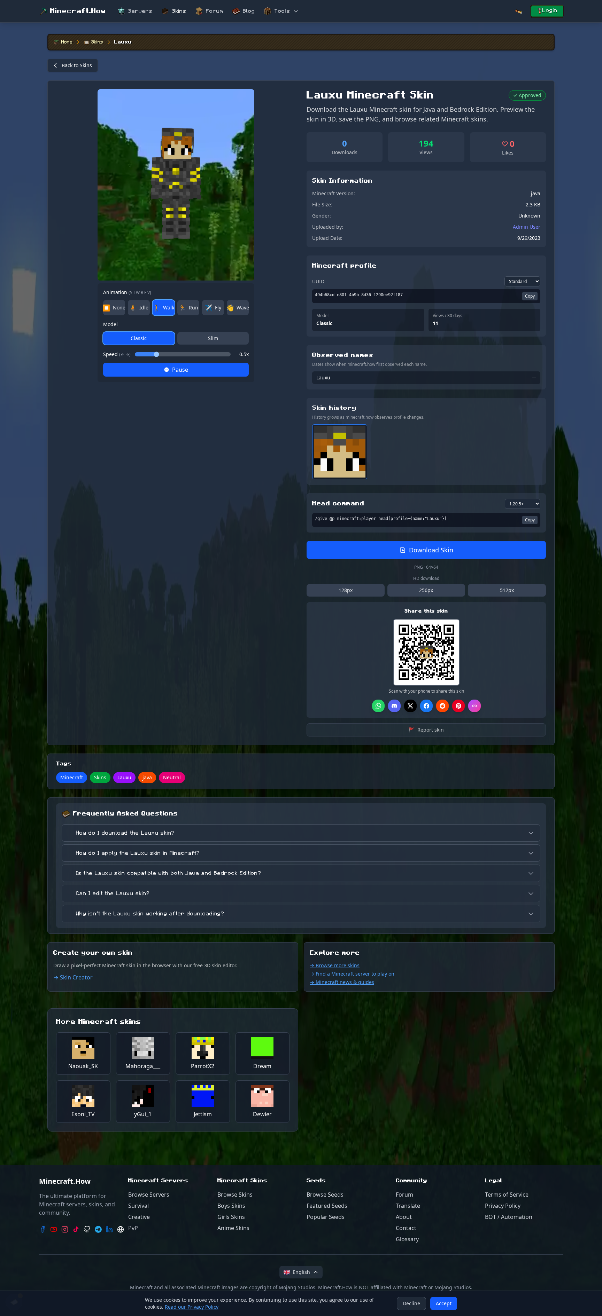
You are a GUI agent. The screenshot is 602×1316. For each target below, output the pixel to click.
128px (346, 590)
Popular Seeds (326, 1217)
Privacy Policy (502, 1205)
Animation (127, 292)
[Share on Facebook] (426, 706)
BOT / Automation (508, 1217)
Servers (140, 11)
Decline (411, 1303)
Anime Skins (233, 1228)
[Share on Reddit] (442, 706)
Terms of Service (506, 1194)
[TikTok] (75, 1229)
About (404, 1217)
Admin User (526, 226)
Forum (214, 11)
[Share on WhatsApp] (378, 706)
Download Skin (431, 550)
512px (507, 590)
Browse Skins (235, 1194)
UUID (318, 281)
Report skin (426, 729)
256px (426, 590)
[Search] (519, 11)
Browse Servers (148, 1194)
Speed (117, 354)
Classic (139, 338)
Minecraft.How (78, 11)
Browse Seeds (325, 1194)
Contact (406, 1228)
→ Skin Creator (73, 977)
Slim (213, 338)
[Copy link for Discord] (394, 706)
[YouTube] (53, 1229)
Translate (408, 1205)
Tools (282, 11)
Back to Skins (77, 65)
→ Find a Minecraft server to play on (352, 973)
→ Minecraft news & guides (342, 982)
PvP (133, 1228)
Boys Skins (231, 1205)
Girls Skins (231, 1217)
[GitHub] (87, 1229)
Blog (249, 11)
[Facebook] (42, 1229)
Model (110, 324)
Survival (138, 1205)
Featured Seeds (327, 1205)
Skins (179, 11)
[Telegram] (98, 1229)
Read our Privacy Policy (191, 1306)
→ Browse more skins (335, 965)
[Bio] (120, 1229)
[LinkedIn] (109, 1229)
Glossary (407, 1239)
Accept (444, 1303)
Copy (530, 296)
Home (66, 42)
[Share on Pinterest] (458, 706)
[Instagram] (64, 1229)
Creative (139, 1217)
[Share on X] (410, 706)
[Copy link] (474, 706)
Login (549, 10)
